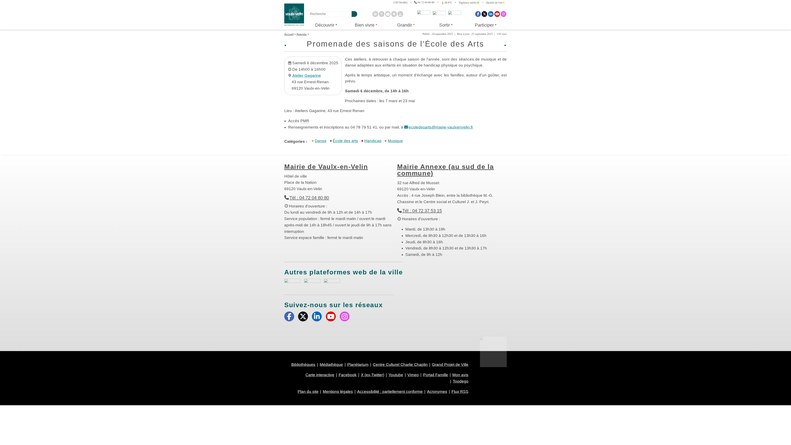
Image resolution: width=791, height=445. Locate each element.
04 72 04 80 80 (426, 2)
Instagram (503, 14)
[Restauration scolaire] (381, 14)
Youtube (497, 14)
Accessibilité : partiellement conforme (390, 391)
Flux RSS (460, 391)
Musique (395, 141)
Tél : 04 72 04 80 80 (309, 197)
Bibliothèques (303, 364)
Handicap (372, 141)
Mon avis (423, 14)
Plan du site (308, 391)
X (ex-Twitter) (484, 14)
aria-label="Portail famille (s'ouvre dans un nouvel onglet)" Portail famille (332, 283)
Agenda (301, 34)
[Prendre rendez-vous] (375, 14)
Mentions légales (338, 391)
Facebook (478, 14)
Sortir (444, 25)
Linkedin (491, 14)
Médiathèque (331, 364)
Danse (320, 141)
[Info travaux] (400, 14)
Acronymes (437, 391)
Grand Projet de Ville (450, 364)
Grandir (404, 25)
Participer (484, 25)
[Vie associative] (394, 14)
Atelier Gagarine (306, 75)
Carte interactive (319, 375)
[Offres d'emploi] (388, 14)
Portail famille (454, 14)
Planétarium (358, 364)
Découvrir (324, 25)
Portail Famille (435, 375)
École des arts (345, 141)
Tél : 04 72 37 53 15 (422, 210)
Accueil (289, 34)
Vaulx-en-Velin (294, 15)
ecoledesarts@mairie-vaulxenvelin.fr (441, 127)
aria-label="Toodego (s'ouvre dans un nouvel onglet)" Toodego (312, 283)
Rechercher (354, 14)
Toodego (439, 14)
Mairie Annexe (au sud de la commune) (445, 170)
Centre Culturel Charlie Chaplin (400, 364)
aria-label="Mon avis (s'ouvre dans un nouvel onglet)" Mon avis (292, 283)
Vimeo (413, 375)
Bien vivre (364, 25)
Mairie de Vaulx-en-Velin (326, 166)
